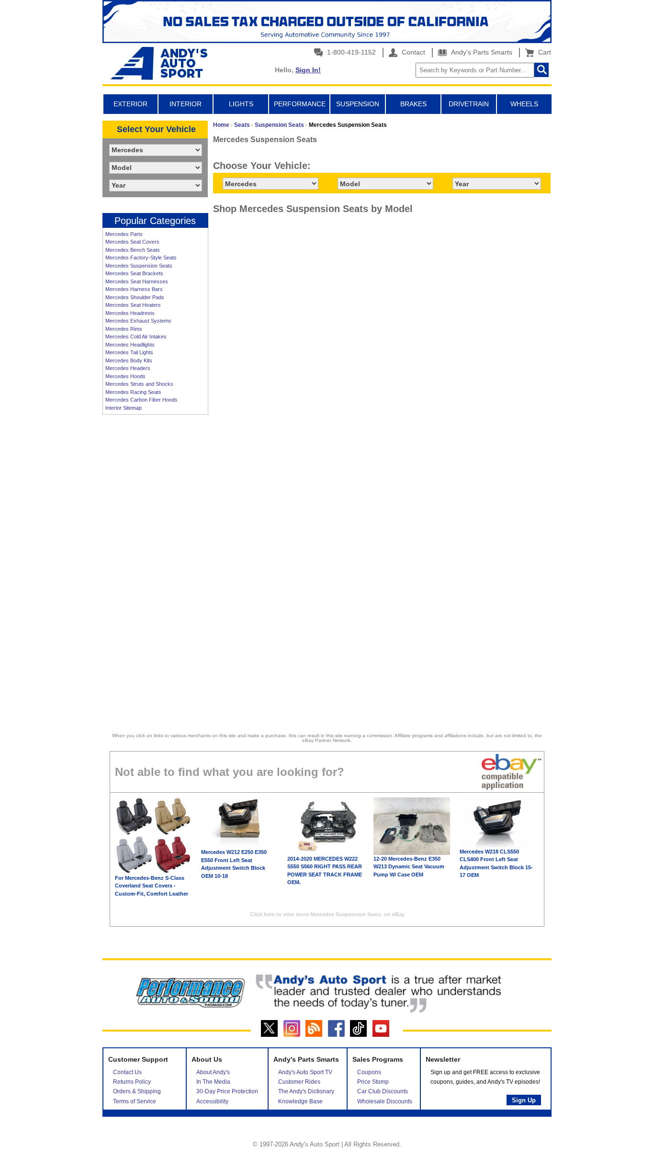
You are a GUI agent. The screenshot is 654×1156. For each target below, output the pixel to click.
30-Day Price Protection (227, 1091)
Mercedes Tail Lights (129, 352)
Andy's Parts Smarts (480, 52)
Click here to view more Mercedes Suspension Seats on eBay (327, 914)
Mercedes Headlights (130, 345)
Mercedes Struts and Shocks (139, 384)
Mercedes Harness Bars (134, 289)
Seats (242, 125)
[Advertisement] (155, 566)
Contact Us (127, 1072)
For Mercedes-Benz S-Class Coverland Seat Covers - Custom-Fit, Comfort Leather (151, 886)
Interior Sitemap (123, 408)
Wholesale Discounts (384, 1101)
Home (221, 125)
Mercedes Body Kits (128, 360)
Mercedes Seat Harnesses (136, 281)
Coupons (369, 1072)
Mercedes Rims (123, 329)
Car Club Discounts (382, 1091)
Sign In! (308, 70)
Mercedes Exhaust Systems (138, 321)
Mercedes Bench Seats (132, 250)
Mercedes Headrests (130, 313)
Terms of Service (134, 1101)
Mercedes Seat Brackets (134, 273)
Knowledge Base (300, 1101)
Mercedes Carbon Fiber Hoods (141, 400)
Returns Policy (132, 1081)
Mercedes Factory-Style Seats (141, 257)
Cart (542, 52)
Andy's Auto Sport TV (305, 1072)
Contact (412, 52)
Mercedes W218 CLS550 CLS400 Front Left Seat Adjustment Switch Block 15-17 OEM (496, 863)
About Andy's (213, 1072)
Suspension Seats (279, 125)
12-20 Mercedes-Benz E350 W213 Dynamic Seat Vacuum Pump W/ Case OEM (408, 866)
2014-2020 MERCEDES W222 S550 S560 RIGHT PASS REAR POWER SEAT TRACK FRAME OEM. (324, 871)
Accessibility (212, 1101)
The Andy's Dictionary (306, 1091)
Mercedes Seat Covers (132, 242)
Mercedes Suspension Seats (138, 266)
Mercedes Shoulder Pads (134, 297)
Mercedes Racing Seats (133, 392)
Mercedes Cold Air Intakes (136, 336)
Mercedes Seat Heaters (133, 305)
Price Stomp (373, 1081)
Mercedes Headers (127, 368)
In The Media (213, 1081)
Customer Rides (299, 1081)
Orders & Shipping (137, 1091)
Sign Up (524, 1100)
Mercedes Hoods (125, 376)
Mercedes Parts (124, 234)
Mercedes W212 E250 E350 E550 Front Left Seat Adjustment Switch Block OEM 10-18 (234, 864)
